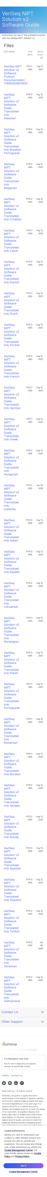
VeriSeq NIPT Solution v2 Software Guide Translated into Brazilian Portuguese (12, 141)
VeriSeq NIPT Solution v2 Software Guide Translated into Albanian (11, 106)
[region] (23, 1151)
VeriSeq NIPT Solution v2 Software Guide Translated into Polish (11, 663)
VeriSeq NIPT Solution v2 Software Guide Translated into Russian (12, 764)
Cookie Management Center (18, 1150)
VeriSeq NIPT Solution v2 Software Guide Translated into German (12, 398)
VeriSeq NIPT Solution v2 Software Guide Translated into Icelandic (11, 497)
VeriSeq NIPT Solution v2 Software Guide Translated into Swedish (12, 890)
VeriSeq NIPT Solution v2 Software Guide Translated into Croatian (13, 209)
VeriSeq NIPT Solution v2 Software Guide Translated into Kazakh (12, 562)
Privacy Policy (22, 1156)
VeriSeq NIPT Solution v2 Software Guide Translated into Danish (11, 272)
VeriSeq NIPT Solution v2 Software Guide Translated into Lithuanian (11, 595)
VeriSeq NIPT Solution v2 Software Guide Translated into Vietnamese (12, 989)
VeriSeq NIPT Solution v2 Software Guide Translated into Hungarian (11, 462)
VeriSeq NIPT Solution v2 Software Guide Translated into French (11, 366)
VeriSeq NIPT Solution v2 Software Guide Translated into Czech (11, 240)
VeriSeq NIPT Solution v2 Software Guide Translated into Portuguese (12, 696)
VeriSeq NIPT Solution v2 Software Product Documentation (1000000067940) (15, 75)
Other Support (12, 1021)
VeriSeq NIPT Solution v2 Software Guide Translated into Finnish (12, 335)
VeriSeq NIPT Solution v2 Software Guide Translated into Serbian (12, 795)
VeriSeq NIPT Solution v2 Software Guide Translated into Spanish (12, 858)
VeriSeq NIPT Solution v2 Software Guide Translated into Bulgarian (11, 176)
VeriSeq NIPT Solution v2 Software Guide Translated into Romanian (11, 730)
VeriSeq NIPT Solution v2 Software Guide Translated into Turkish (12, 921)
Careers (5, 1075)
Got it (23, 1165)
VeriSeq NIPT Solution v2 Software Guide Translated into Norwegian (11, 629)
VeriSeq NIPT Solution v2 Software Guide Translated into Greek (11, 429)
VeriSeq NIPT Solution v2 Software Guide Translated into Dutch (11, 303)
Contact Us (10, 1012)
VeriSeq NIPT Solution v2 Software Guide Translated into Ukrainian (11, 954)
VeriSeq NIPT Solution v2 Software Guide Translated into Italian (11, 530)
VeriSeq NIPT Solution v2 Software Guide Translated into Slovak (11, 827)
